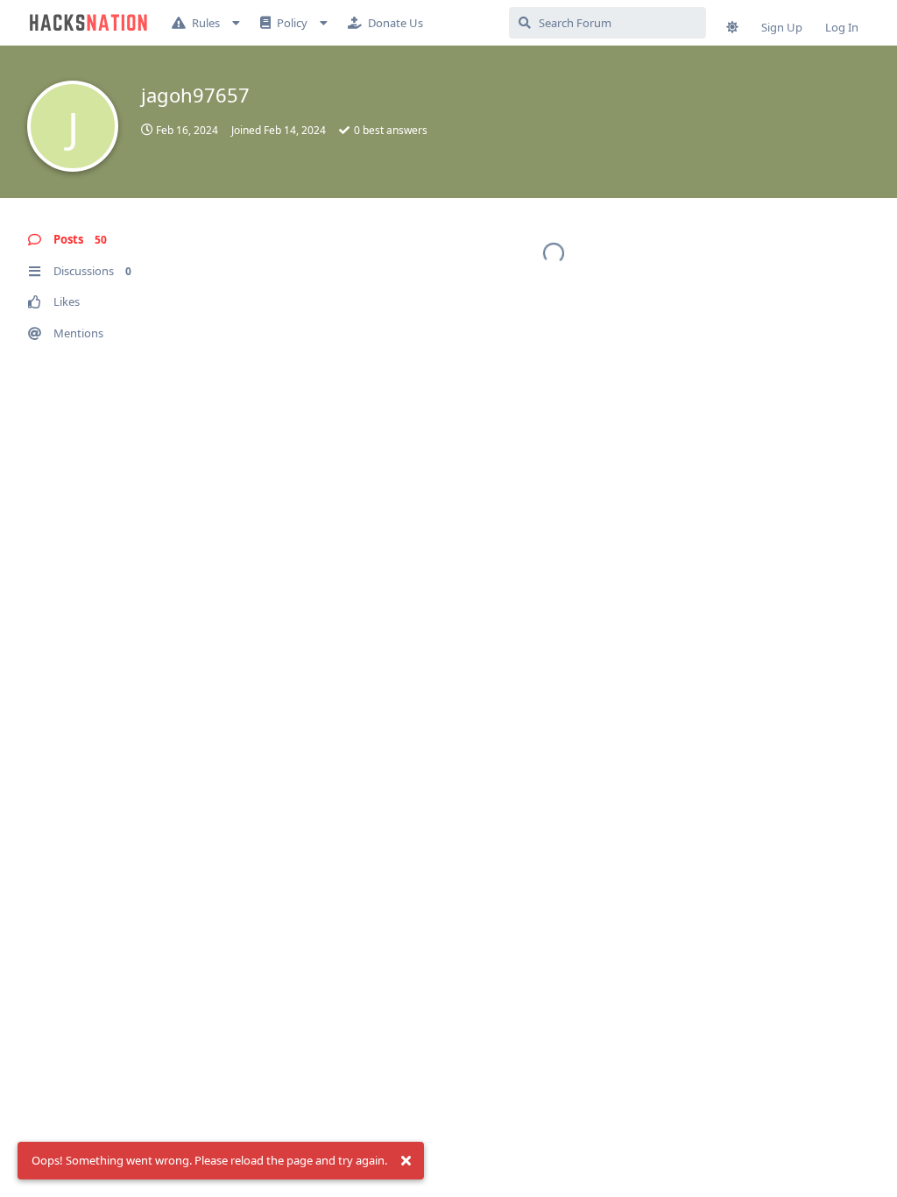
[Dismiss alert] (405, 1161)
